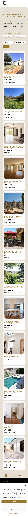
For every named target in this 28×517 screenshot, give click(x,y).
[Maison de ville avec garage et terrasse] (14, 448)
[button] (26, 485)
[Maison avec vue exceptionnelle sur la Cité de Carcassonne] (14, 203)
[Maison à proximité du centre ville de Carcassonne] (14, 63)
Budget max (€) (7, 33)
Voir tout (6, 21)
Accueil (4, 11)
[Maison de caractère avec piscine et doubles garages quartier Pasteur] (14, 378)
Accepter (14, 501)
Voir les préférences (14, 509)
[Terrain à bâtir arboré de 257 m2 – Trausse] (14, 98)
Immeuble (6, 26)
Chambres (17, 40)
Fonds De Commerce (9, 29)
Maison (15, 21)
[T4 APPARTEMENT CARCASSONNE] (14, 413)
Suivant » (19, 475)
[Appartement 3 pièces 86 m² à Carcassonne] (14, 168)
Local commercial (18, 26)
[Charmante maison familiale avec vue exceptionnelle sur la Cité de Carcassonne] (14, 273)
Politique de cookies (13, 513)
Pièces (4, 40)
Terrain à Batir (19, 23)
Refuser (14, 505)
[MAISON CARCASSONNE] (14, 343)
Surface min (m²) (19, 33)
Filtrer (6, 47)
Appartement (8, 23)
